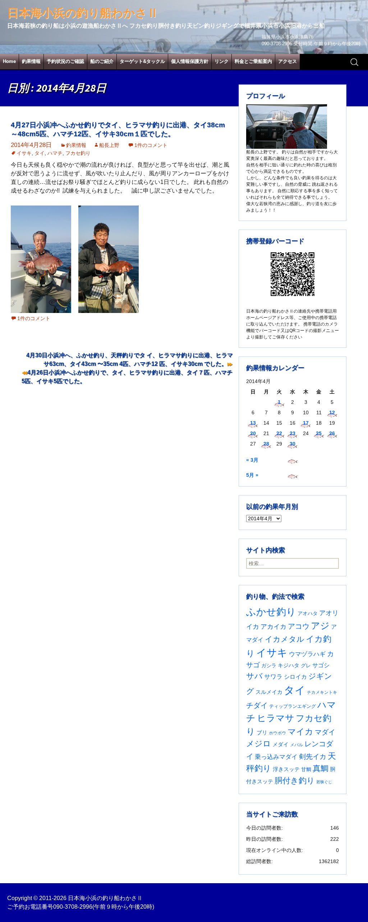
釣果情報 (31, 61)
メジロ (258, 743)
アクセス (287, 61)
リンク (222, 61)
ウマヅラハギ (307, 654)
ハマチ (55, 153)
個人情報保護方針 (189, 61)
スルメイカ (269, 692)
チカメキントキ (322, 692)
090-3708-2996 (72, 907)
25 (319, 433)
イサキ (24, 153)
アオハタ (308, 613)
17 (306, 423)
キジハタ (288, 665)
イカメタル (284, 639)
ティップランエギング (292, 706)
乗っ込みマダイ (276, 756)
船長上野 (109, 145)
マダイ (325, 732)
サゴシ (321, 665)
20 (253, 433)
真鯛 (320, 768)
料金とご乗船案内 (253, 61)
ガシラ (268, 665)
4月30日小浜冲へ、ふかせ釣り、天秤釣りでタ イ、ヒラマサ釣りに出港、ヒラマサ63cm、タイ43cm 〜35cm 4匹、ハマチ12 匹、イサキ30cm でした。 (129, 359)
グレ (306, 665)
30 (292, 444)
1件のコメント (150, 145)
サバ (254, 676)
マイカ (300, 731)
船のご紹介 (102, 61)
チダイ (257, 705)
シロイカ (295, 677)
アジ (320, 626)
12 (332, 412)
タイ (39, 153)
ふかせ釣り (271, 612)
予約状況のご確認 (65, 61)
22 (279, 433)
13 (253, 423)
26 (332, 433)
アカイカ (273, 626)
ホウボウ (277, 733)
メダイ (280, 744)
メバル (296, 744)
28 (266, 444)
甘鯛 (306, 769)
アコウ (298, 626)
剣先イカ (312, 756)
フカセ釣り (78, 153)
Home (9, 61)
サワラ (273, 676)
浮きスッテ (286, 769)
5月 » (252, 475)
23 (292, 433)
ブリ (262, 733)
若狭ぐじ (324, 782)
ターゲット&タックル (142, 61)
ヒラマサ (275, 718)
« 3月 (252, 460)
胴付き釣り (295, 780)
